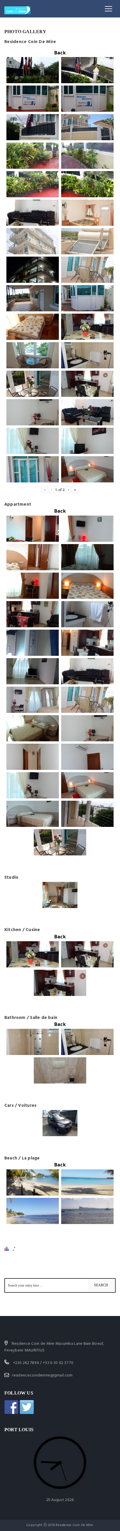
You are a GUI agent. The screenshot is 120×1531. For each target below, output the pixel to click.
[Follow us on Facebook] (11, 1407)
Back (60, 52)
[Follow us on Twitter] (27, 1407)
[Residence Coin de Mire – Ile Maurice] (17, 8)
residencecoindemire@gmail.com (42, 1375)
